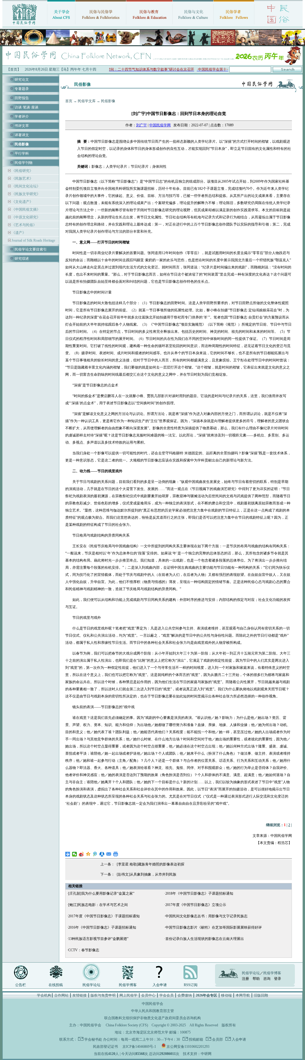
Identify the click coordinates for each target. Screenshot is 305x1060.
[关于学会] (61, 25)
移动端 (226, 995)
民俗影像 (108, 101)
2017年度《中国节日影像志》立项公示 (195, 905)
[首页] (24, 25)
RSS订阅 (190, 985)
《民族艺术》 (22, 178)
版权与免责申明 (103, 995)
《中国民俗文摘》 (25, 209)
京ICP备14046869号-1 (139, 1047)
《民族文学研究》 (25, 194)
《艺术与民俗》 (24, 225)
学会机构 (44, 995)
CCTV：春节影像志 (83, 950)
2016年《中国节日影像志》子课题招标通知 (102, 927)
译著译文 (22, 135)
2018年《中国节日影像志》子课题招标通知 (199, 893)
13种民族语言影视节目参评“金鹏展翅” (98, 939)
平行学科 (22, 153)
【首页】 (14, 69)
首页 (68, 101)
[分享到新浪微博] (81, 854)
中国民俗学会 (90, 1025)
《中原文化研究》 (25, 217)
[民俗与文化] (193, 25)
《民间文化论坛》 (25, 186)
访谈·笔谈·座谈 (26, 107)
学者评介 (22, 116)
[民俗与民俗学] (100, 25)
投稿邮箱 (195, 1039)
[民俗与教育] (149, 25)
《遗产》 (18, 233)
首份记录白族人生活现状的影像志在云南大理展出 (204, 939)
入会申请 (159, 985)
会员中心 (148, 995)
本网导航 (243, 995)
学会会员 (166, 995)
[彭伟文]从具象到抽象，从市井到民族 (146, 874)
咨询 (266, 979)
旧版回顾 (261, 995)
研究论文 (22, 79)
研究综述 (22, 259)
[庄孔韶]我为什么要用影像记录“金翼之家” (101, 893)
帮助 (256, 979)
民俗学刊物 (23, 163)
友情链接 (79, 995)
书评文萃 (22, 126)
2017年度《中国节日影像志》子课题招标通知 (104, 916)
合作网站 (61, 995)
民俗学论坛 (91, 985)
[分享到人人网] (102, 854)
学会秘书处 (93, 1039)
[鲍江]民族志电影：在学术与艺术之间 (98, 905)
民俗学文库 (87, 101)
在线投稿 (56, 985)
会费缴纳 (185, 995)
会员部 (217, 1039)
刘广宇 (141, 125)
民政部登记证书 (105, 1047)
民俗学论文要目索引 (31, 249)
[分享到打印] (115, 854)
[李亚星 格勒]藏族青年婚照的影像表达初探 (150, 864)
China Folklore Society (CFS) (127, 1025)
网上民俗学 (128, 995)
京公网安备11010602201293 (187, 1047)
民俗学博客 (128, 985)
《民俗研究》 (22, 171)
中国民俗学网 (160, 125)
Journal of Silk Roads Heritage (33, 240)
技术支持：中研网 (197, 1054)
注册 (245, 979)
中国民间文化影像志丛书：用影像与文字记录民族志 (206, 916)
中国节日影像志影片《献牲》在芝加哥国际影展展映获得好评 (213, 927)
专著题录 (22, 89)
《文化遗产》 (22, 202)
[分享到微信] (74, 854)
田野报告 (22, 98)
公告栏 (20, 985)
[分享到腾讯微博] (95, 854)
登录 (277, 979)
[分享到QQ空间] (88, 854)
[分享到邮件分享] (108, 854)
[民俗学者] (234, 25)
